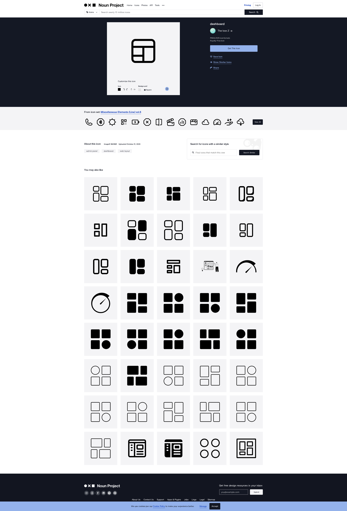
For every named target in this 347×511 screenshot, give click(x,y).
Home (129, 5)
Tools (157, 5)
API (151, 5)
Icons (136, 5)
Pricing (247, 5)
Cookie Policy (159, 506)
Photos (144, 5)
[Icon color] (119, 89)
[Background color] (139, 89)
